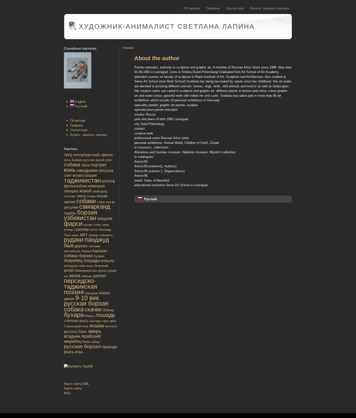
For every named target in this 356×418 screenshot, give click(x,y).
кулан (88, 225)
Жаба (86, 342)
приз (113, 321)
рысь (69, 351)
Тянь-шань (71, 235)
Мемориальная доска (91, 270)
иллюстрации (85, 175)
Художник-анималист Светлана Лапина (167, 26)
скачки (93, 309)
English (79, 101)
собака (72, 164)
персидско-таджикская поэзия (80, 286)
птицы (91, 196)
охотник (69, 196)
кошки (102, 196)
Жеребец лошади (82, 260)
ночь (67, 160)
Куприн (99, 256)
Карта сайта (73, 388)
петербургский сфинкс (93, 155)
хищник (104, 218)
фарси (73, 223)
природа (109, 347)
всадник (72, 336)
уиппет (99, 275)
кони (75, 275)
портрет (99, 164)
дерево (81, 246)
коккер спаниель (101, 235)
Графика (213, 8)
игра (79, 352)
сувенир (81, 229)
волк (89, 266)
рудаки (74, 239)
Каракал (99, 251)
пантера (95, 321)
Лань (82, 332)
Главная (128, 47)
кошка (97, 325)
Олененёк (101, 266)
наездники (87, 170)
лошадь (105, 315)
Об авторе (192, 8)
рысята (70, 332)
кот (84, 234)
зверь (94, 331)
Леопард (105, 229)
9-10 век (87, 297)
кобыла (107, 261)
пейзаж (86, 276)
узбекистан (80, 217)
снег (68, 175)
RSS (67, 393)
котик (94, 229)
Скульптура (235, 8)
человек (95, 246)
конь (70, 170)
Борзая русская (83, 160)
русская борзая (82, 346)
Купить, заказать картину (269, 8)
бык (69, 245)
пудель (70, 213)
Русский (80, 106)
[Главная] (72, 29)
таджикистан (82, 180)
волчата (111, 326)
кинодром (71, 266)
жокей (85, 191)
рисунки (71, 207)
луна (85, 165)
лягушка (106, 171)
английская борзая (77, 251)
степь (97, 225)
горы (105, 321)
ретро (69, 270)
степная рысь (76, 321)
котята (108, 181)
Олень (108, 310)
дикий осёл (104, 160)
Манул (89, 316)
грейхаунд (99, 191)
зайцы (95, 342)
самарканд (94, 206)
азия (82, 266)
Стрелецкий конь (76, 326)
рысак (110, 202)
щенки (69, 202)
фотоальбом (75, 186)
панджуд (97, 239)
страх (101, 202)
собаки (86, 201)
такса (81, 196)
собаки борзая (78, 255)
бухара (74, 314)
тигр (68, 154)
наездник (91, 293)
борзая (87, 212)
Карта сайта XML (76, 384)
